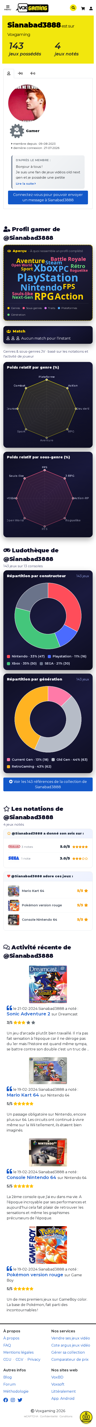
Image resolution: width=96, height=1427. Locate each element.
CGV (19, 1359)
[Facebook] (5, 1400)
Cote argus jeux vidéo (70, 1345)
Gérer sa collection (68, 1352)
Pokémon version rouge (42, 905)
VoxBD (57, 1377)
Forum (9, 1384)
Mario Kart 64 (33, 891)
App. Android (63, 1398)
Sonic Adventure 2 (29, 1013)
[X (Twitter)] (20, 1400)
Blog (7, 1377)
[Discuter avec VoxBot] (86, 1417)
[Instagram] (13, 1400)
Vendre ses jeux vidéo (70, 1338)
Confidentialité (49, 1416)
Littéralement (63, 1391)
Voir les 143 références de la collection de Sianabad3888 (50, 784)
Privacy (33, 1359)
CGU (7, 1359)
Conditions (66, 1416)
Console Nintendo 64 (39, 920)
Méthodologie (16, 1391)
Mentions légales (18, 1352)
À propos (11, 1338)
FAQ (7, 1345)
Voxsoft (58, 1384)
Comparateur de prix (70, 1359)
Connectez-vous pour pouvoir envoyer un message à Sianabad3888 (48, 197)
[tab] (8, 73)
